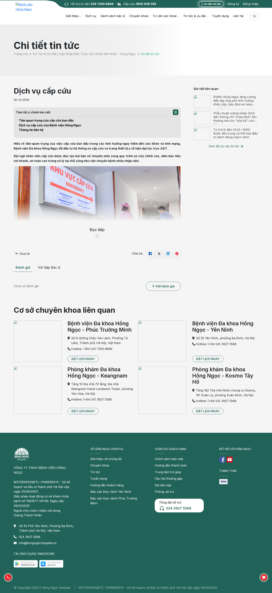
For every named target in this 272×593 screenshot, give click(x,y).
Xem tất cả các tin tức (224, 146)
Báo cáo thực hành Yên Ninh (110, 492)
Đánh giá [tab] (23, 267)
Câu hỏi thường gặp (168, 478)
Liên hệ (238, 16)
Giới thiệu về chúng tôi (106, 459)
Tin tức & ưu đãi (194, 16)
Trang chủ (21, 54)
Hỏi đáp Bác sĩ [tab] (49, 267)
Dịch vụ (90, 16)
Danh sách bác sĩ (112, 16)
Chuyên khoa (138, 16)
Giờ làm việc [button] (163, 485)
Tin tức (95, 472)
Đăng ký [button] (233, 4)
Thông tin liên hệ (31, 130)
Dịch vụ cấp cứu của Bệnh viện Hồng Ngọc (50, 125)
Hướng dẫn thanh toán (171, 465)
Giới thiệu (72, 16)
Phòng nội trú (164, 492)
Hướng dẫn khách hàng (107, 485)
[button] (175, 112)
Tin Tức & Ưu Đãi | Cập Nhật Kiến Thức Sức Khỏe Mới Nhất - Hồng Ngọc (84, 54)
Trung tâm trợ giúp (168, 472)
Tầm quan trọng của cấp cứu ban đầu (46, 120)
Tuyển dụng (220, 16)
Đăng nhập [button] (250, 4)
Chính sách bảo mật (169, 459)
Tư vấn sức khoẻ (165, 16)
